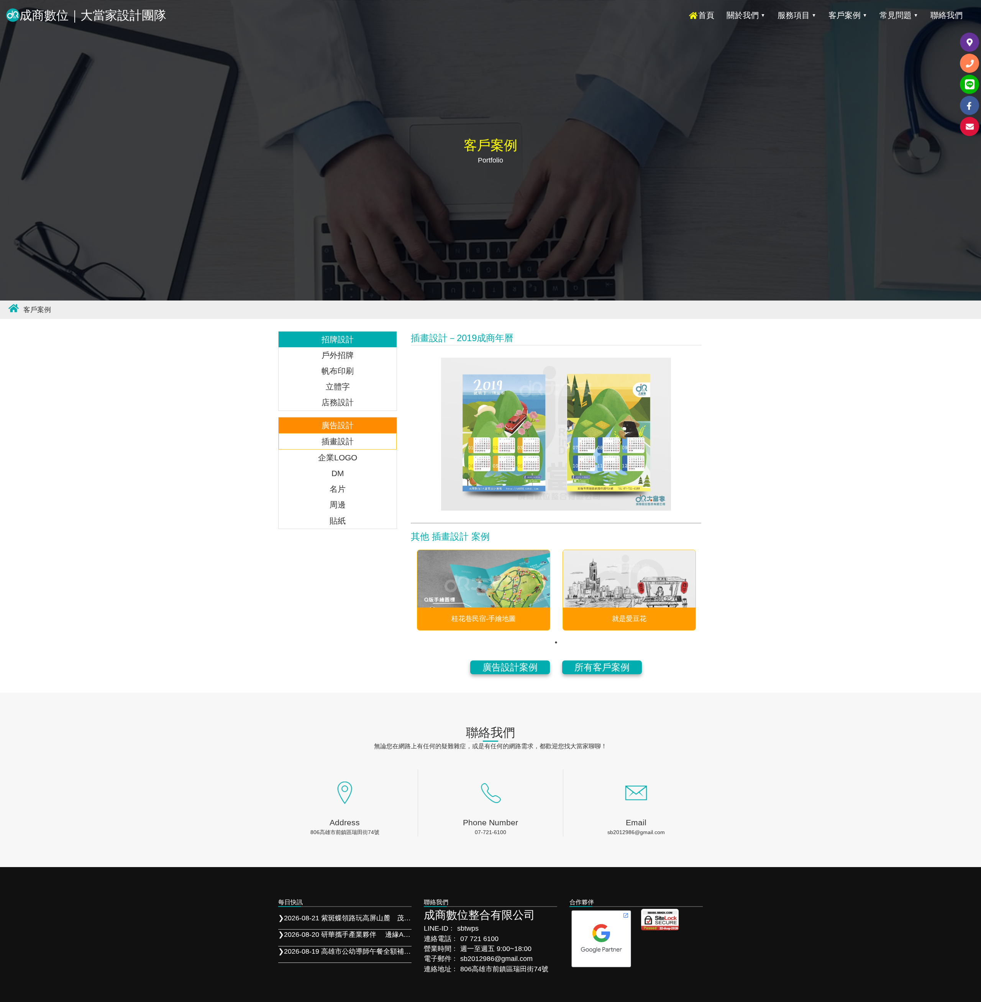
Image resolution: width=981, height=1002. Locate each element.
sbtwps (468, 928)
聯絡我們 (946, 15)
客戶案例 (847, 15)
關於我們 (746, 15)
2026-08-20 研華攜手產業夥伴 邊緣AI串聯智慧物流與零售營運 (345, 934)
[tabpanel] (483, 590)
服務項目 (797, 15)
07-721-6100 (490, 832)
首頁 (706, 15)
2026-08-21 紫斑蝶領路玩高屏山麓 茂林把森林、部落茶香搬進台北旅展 (345, 918)
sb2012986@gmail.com (636, 832)
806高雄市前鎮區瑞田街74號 (344, 832)
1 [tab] (556, 642)
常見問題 (898, 15)
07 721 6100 (479, 939)
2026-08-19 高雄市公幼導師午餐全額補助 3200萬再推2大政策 (345, 951)
